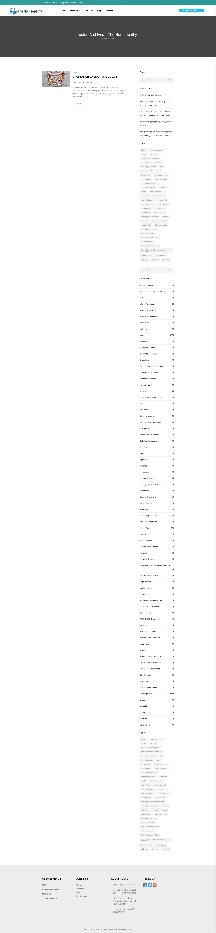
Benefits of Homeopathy (150, 158)
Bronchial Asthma (147, 347)
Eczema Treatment (148, 478)
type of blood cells (147, 681)
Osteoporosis (145, 613)
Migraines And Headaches (151, 600)
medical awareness (159, 221)
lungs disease (145, 582)
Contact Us (81, 889)
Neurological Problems (149, 606)
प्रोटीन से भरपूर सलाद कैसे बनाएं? (151, 95)
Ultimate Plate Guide (148, 687)
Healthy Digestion (147, 200)
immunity (165, 217)
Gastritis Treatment (148, 497)
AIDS (142, 298)
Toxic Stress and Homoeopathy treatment (153, 250)
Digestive (143, 460)
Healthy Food (145, 534)
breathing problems (148, 167)
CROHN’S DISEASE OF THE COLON (95, 76)
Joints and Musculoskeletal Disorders (156, 565)
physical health (161, 225)
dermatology (146, 179)
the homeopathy (147, 242)
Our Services (81, 896)
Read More (77, 104)
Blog (141, 335)
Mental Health (146, 588)
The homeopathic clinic (150, 237)
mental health (146, 225)
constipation (145, 175)
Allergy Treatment (147, 304)
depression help (161, 175)
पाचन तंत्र (155, 260)
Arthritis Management (149, 316)
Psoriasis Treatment (148, 631)
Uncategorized (146, 694)
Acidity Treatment (147, 285)
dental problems (146, 428)
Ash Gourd (144, 323)
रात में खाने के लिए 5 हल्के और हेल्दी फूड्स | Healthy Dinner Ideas (124, 891)
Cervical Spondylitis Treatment (152, 366)
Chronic (143, 391)
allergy (143, 150)
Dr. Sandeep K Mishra (149, 183)
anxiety (144, 154)
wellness (144, 260)
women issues (146, 725)
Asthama (143, 329)
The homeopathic (147, 233)
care (162, 167)
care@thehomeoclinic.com (54, 889)
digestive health (161, 179)
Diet (141, 453)
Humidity (143, 553)
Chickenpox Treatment (149, 372)
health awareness (156, 192)
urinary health (146, 256)
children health (146, 385)
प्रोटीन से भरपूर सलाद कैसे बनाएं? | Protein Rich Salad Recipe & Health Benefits (124, 901)
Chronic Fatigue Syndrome (151, 397)
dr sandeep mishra (148, 187)
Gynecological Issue (148, 515)
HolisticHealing (163, 204)
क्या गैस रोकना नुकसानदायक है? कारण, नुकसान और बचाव (126, 910)
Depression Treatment (149, 435)
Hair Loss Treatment (148, 522)
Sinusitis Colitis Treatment (150, 656)
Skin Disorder (145, 675)
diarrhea (143, 447)
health (143, 192)
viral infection (161, 256)
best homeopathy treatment (151, 162)
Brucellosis (144, 360)
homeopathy (160, 208)
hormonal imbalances (149, 547)
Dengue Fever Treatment (150, 422)
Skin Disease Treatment (150, 669)
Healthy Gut (163, 200)
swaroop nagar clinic (149, 229)
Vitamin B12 (144, 718)
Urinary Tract (145, 712)
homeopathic (146, 208)
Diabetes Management (149, 441)
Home (104, 39)
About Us (80, 885)
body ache (144, 341)
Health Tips (145, 196)
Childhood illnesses (148, 379)
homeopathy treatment (149, 217)
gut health (163, 187)
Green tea (144, 509)
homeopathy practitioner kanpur (153, 212)
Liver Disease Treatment (150, 575)
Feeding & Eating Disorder (150, 484)
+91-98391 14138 (49, 898)
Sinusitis (143, 650)
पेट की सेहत (165, 260)
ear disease (144, 472)
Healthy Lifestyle (147, 204)
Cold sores (144, 410)
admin (89, 82)
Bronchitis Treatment (148, 354)
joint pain (144, 221)
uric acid (143, 706)
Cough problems (147, 416)
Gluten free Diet (146, 503)
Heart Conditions (147, 540)
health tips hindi (160, 196)
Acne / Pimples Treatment (151, 291)
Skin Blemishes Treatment (151, 662)
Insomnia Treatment (148, 559)
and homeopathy (157, 150)
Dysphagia (144, 466)
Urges (142, 700)
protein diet (144, 625)
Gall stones (144, 491)
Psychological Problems (150, 638)
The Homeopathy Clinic (150, 246)
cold (159, 171)
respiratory (144, 644)
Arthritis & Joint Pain (148, 310)
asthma (153, 154)
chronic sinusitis (147, 171)
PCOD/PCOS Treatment (150, 619)
